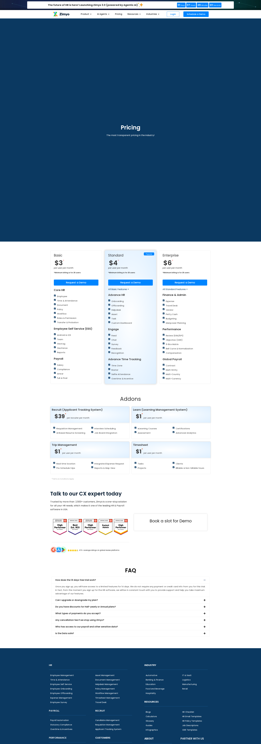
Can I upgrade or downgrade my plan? (76, 600)
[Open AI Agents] (109, 14)
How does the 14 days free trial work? (75, 580)
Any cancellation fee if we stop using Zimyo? (79, 620)
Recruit (100, 710)
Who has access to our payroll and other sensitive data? (86, 626)
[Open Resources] (140, 14)
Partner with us (192, 738)
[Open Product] (91, 14)
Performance (57, 737)
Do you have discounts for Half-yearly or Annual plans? (85, 606)
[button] (130, 580)
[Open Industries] (159, 14)
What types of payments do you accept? (78, 613)
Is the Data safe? (64, 633)
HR (50, 665)
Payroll (54, 710)
